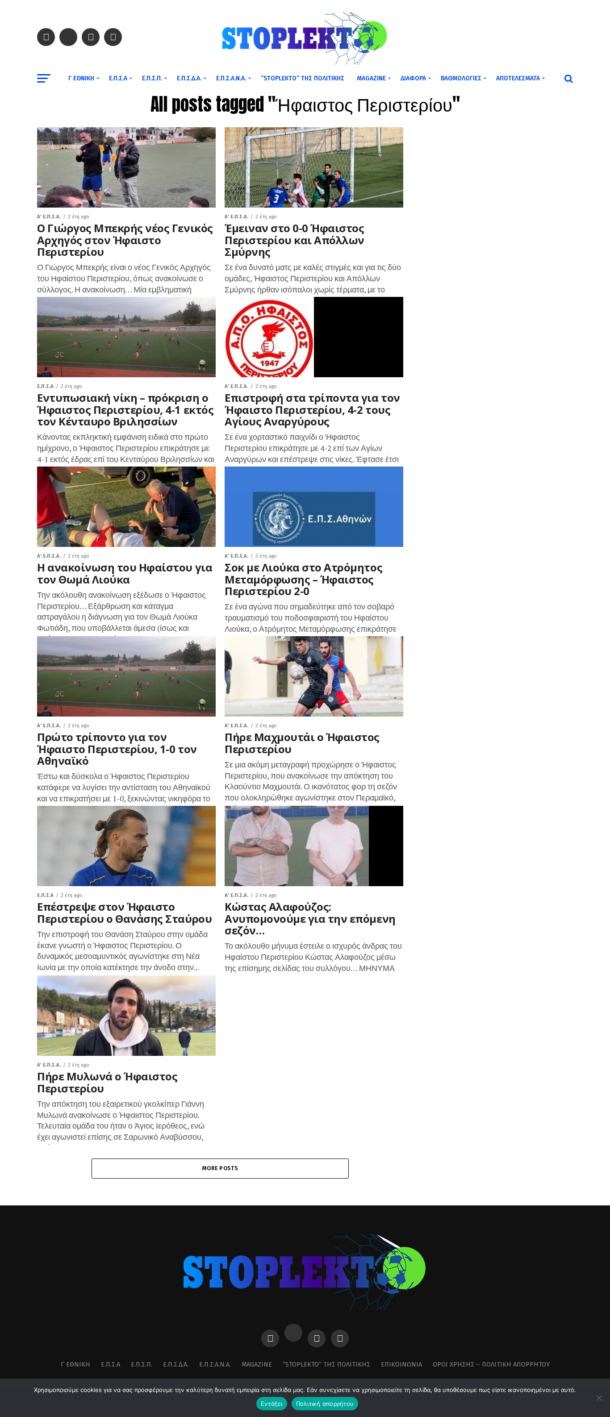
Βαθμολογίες (461, 78)
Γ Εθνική (81, 78)
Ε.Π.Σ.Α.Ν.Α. (231, 78)
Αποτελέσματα (518, 78)
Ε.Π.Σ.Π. (152, 78)
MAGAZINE (371, 78)
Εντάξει (272, 1403)
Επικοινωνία (401, 1364)
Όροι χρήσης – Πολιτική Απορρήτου (491, 1364)
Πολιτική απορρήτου (325, 1403)
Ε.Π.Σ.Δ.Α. (189, 78)
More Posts (220, 1168)
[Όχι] (598, 1397)
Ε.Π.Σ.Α (118, 78)
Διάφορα (413, 78)
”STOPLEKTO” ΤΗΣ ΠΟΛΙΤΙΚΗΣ (302, 78)
